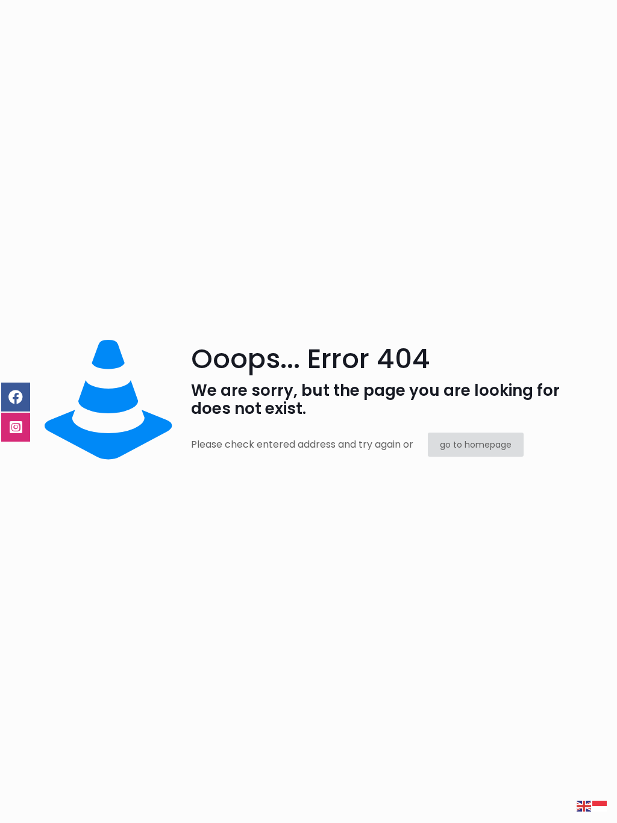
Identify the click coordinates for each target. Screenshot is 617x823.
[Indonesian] (600, 805)
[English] (584, 805)
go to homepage (476, 445)
